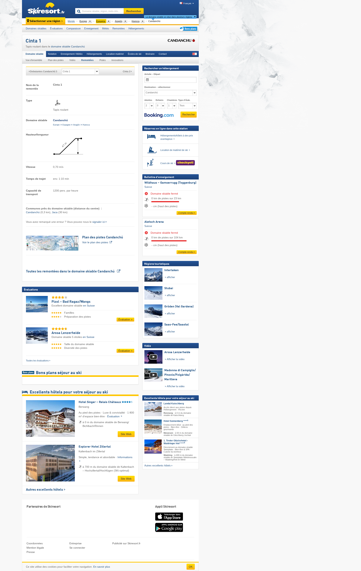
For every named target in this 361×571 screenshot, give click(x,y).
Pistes (102, 60)
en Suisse (89, 305)
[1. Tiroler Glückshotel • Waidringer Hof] (153, 446)
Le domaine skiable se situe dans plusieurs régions (169, 17)
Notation (52, 54)
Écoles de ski (134, 54)
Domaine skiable (34, 54)
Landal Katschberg (174, 403)
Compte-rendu (185, 213)
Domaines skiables (36, 28)
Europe (56, 125)
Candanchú (33, 212)
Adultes (148, 100)
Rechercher (188, 114)
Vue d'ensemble (34, 60)
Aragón (76, 125)
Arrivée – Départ (152, 74)
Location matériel (115, 54)
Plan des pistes (56, 60)
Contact (163, 54)
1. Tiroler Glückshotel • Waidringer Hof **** (176, 442)
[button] (159, 115)
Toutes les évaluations (37, 360)
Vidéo (72, 60)
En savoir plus (101, 566)
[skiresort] (47, 9)
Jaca (55, 212)
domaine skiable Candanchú (68, 46)
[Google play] (169, 531)
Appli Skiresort (165, 506)
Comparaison (73, 28)
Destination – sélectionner (157, 87)
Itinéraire (150, 54)
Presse (31, 552)
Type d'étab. (184, 100)
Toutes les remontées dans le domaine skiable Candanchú (70, 271)
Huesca (86, 125)
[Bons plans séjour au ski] (188, 28)
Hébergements (136, 28)
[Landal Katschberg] (153, 409)
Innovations (117, 60)
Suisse (148, 186)
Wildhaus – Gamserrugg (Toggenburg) (170, 182)
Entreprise (75, 543)
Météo (105, 28)
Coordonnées (35, 543)
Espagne (66, 125)
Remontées (118, 28)
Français (187, 3)
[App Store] (169, 520)
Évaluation (124, 319)
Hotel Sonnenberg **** (176, 421)
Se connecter (77, 547)
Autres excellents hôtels (44, 489)
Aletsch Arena (154, 222)
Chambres (171, 100)
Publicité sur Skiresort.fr (126, 543)
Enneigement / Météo (72, 54)
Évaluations (56, 28)
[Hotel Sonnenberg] (153, 427)
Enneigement (91, 28)
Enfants (159, 100)
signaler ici (98, 221)
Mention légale (35, 547)
